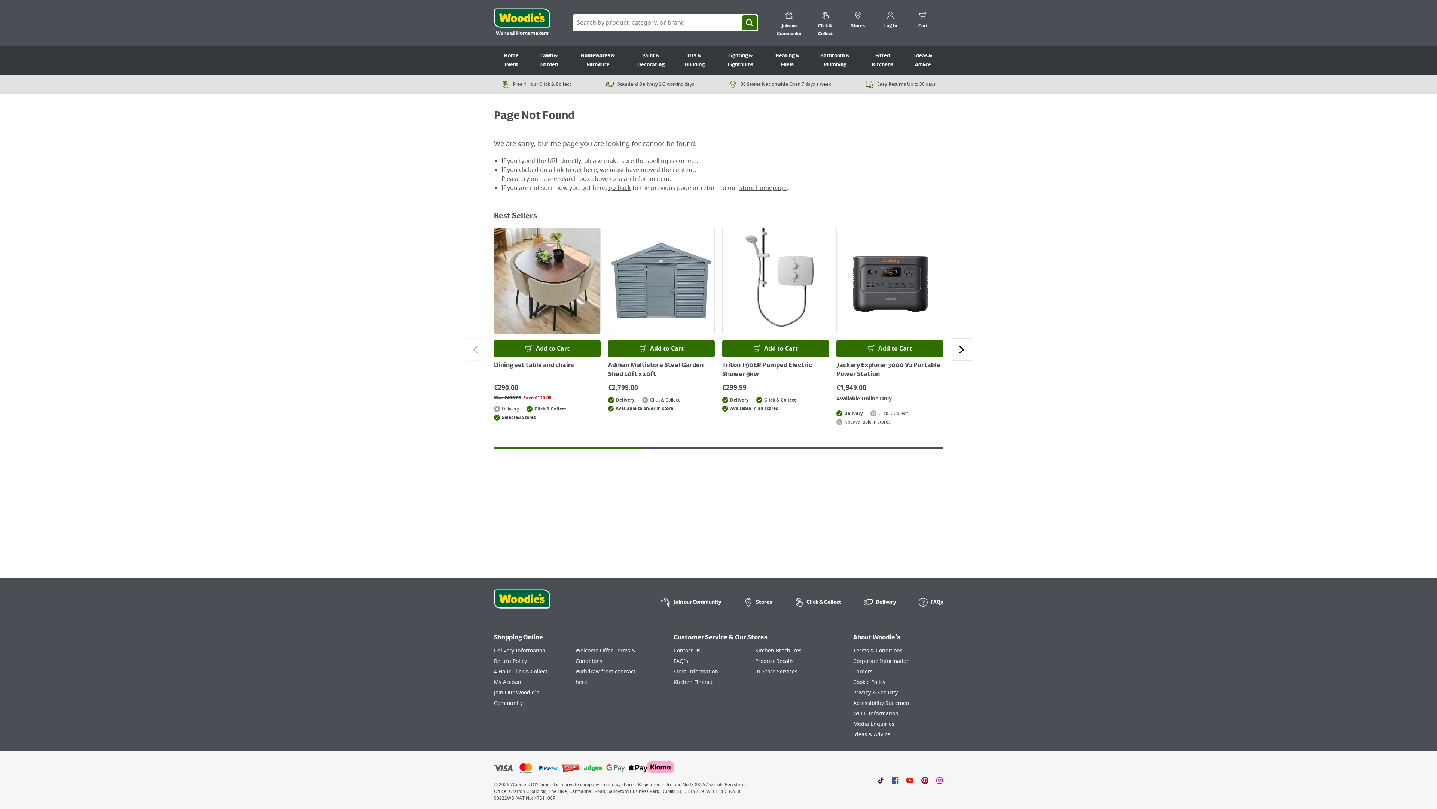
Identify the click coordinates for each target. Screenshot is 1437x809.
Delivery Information (520, 651)
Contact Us (687, 651)
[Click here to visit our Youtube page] (909, 780)
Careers (863, 672)
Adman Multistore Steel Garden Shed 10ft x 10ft (656, 370)
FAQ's (681, 661)
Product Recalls (774, 661)
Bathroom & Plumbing (835, 60)
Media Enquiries (873, 724)
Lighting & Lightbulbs (740, 60)
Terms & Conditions (878, 651)
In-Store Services (776, 672)
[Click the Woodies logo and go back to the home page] (522, 23)
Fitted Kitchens (882, 60)
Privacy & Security (875, 693)
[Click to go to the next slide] (962, 349)
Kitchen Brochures (778, 651)
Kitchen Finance (694, 682)
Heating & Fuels (787, 60)
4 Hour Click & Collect (520, 672)
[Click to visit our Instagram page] (939, 780)
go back (619, 188)
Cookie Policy (869, 682)
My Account (508, 682)
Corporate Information (881, 661)
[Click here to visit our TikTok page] (880, 780)
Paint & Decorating (651, 60)
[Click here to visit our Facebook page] (895, 780)
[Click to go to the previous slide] (475, 349)
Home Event (511, 60)
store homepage (763, 188)
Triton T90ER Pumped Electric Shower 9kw (767, 370)
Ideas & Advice (923, 60)
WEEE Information (875, 714)
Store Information (696, 672)
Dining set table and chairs (534, 365)
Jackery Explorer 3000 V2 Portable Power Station (888, 370)
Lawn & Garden (549, 60)
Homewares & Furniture (598, 60)
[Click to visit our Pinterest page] (924, 780)
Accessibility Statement (882, 703)
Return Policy (510, 661)
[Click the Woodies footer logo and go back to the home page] (522, 604)
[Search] (749, 22)
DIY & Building (695, 60)
